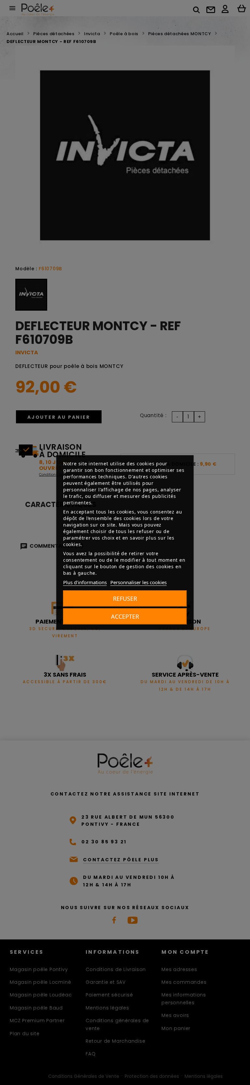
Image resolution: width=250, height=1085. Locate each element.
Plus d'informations (85, 582)
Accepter (125, 616)
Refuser (125, 598)
